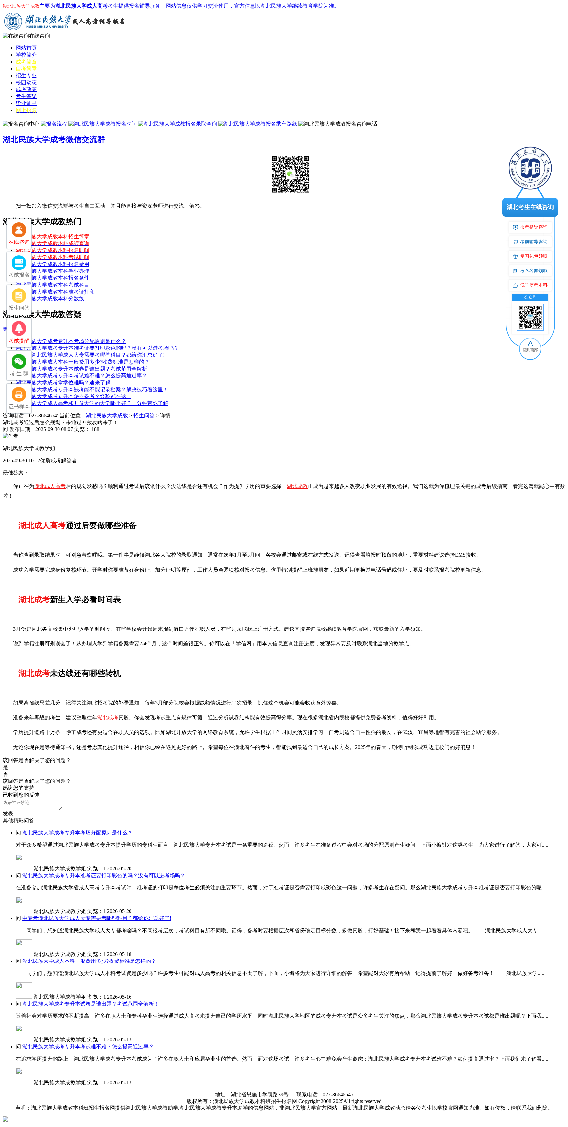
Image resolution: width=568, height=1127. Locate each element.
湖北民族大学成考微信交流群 (54, 139)
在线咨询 (39, 35)
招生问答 (143, 415)
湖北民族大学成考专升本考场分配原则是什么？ (71, 341)
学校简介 (26, 55)
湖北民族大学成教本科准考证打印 (55, 292)
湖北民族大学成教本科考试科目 (52, 285)
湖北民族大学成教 (107, 415)
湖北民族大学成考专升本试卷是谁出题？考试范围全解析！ (84, 368)
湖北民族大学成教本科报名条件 (52, 278)
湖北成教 (297, 486)
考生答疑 (26, 96)
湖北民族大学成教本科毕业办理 (52, 271)
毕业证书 (26, 103)
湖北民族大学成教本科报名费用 (52, 264)
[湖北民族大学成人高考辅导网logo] (65, 31)
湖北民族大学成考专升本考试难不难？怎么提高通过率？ (81, 375)
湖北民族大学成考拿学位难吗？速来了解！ (66, 382)
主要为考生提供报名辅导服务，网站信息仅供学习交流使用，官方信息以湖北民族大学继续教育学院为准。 (171, 6)
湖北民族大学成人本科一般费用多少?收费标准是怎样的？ (83, 362)
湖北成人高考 (50, 486)
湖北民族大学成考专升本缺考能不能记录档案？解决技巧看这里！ (92, 389)
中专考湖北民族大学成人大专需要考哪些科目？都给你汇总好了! (90, 355)
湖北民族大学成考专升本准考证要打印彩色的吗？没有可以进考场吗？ (97, 348)
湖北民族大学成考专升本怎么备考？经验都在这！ (73, 396)
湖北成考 (34, 599)
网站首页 (26, 48)
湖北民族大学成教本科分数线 (50, 298)
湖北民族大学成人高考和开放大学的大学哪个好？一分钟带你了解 (92, 403)
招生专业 (26, 75)
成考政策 (26, 89)
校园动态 (26, 82)
